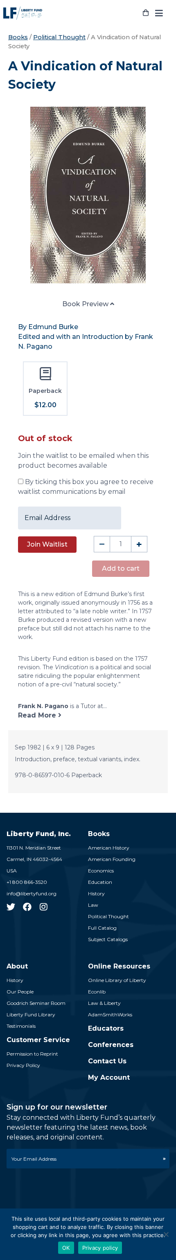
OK (66, 1247)
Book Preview (86, 304)
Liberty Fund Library (31, 1014)
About (17, 966)
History (96, 893)
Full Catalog (102, 928)
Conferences (110, 1045)
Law (93, 905)
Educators (106, 1028)
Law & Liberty (104, 1003)
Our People (20, 992)
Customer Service (38, 1040)
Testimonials (21, 1026)
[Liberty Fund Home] (22, 13)
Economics (101, 871)
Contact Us (107, 1061)
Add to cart (121, 568)
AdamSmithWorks (110, 1014)
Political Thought (59, 37)
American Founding (111, 859)
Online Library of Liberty (117, 980)
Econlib (97, 992)
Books (18, 37)
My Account (109, 1077)
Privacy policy (100, 1247)
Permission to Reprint (32, 1054)
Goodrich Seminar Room (36, 1003)
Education (100, 882)
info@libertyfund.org (31, 893)
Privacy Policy (23, 1065)
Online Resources (119, 966)
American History (108, 848)
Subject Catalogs (108, 939)
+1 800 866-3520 (27, 882)
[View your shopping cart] (146, 13)
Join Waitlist (47, 544)
